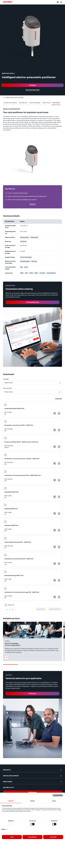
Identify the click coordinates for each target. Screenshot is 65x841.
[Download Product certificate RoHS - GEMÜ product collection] (59, 446)
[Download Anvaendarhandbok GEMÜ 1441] (59, 413)
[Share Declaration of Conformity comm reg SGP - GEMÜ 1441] (54, 463)
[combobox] (32, 383)
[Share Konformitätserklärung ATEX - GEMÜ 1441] (54, 546)
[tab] (10, 103)
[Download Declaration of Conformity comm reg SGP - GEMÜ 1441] (59, 463)
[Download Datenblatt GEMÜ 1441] (59, 496)
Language (6, 379)
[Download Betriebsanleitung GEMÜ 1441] (59, 580)
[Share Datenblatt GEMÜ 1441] (54, 496)
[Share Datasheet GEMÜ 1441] (54, 530)
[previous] (3, 638)
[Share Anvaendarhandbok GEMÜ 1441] (54, 413)
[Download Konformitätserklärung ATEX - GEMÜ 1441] (59, 546)
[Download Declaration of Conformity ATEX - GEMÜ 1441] (59, 430)
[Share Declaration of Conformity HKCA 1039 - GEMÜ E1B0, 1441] (54, 480)
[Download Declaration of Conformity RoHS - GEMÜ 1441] (59, 563)
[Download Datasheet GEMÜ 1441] (59, 530)
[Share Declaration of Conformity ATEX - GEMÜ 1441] (54, 430)
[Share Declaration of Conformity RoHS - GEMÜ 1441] (54, 563)
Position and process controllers (14, 97)
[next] (61, 638)
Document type (7, 388)
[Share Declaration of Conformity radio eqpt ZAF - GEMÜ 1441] (54, 597)
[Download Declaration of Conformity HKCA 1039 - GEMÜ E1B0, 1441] (59, 480)
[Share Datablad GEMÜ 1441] (54, 513)
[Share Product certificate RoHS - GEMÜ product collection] (54, 446)
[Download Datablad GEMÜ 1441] (59, 513)
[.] (6, 657)
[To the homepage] (7, 2)
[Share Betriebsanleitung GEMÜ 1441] (54, 580)
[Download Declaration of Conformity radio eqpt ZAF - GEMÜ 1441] (59, 597)
